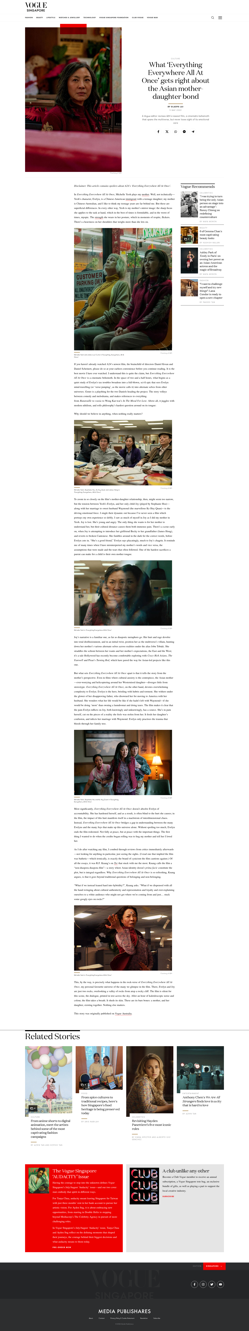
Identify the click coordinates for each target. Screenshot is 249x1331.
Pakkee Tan (209, 302)
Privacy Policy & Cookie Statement (122, 1318)
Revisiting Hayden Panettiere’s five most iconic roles (151, 1125)
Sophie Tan (56, 1145)
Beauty (203, 228)
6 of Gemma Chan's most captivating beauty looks (211, 234)
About (91, 1318)
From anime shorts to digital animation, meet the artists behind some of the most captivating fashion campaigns (50, 1129)
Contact (102, 1318)
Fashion (204, 281)
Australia (123, 1013)
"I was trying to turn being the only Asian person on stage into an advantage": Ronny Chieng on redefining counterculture (211, 206)
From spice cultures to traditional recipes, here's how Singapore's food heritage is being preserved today (100, 1105)
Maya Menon (210, 222)
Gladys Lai (177, 107)
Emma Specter (143, 1137)
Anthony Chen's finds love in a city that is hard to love (202, 1101)
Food (84, 1093)
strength (99, 217)
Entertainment (191, 1093)
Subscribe (168, 1196)
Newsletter (144, 1318)
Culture (175, 59)
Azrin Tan (39, 1145)
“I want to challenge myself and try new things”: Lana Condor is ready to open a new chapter (211, 290)
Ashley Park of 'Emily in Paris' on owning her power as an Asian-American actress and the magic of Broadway (212, 260)
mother (145, 194)
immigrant (131, 199)
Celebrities (206, 193)
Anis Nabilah (92, 1122)
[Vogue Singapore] (36, 7)
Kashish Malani (211, 243)
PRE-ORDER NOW (62, 1247)
